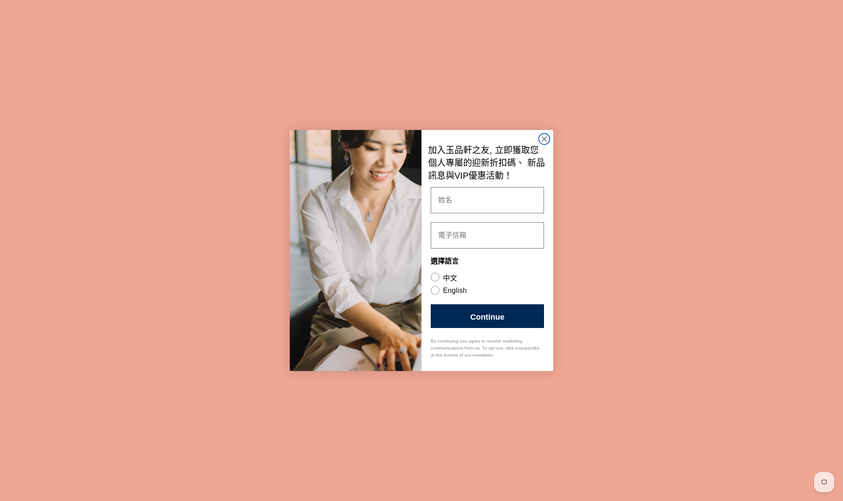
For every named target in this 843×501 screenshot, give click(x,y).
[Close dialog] (544, 138)
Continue (487, 316)
